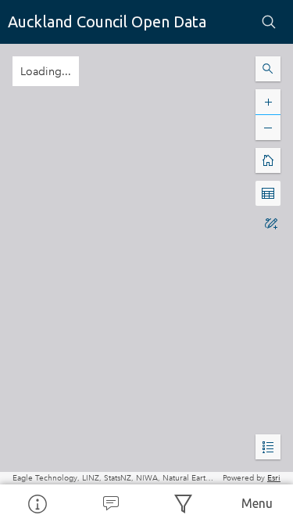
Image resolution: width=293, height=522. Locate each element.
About (36, 503)
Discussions (110, 503)
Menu (257, 503)
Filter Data (183, 503)
